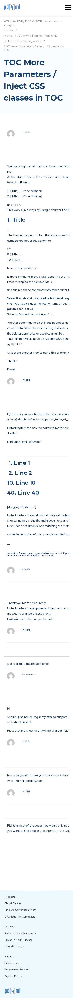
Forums (8, 30)
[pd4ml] (16, 8)
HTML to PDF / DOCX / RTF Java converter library (33, 23)
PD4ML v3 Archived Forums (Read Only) (31, 35)
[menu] (68, 8)
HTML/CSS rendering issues (23, 41)
